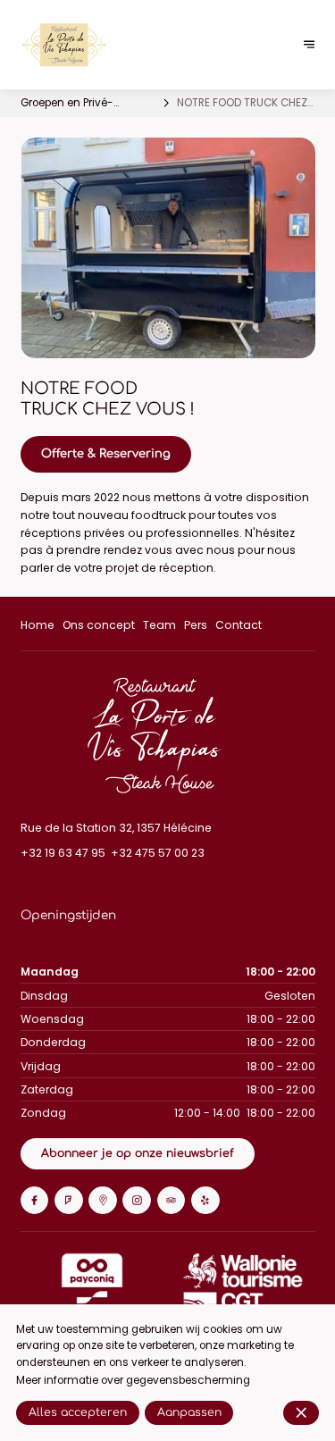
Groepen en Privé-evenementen (67, 104)
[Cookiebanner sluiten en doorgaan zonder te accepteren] (301, 1412)
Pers (195, 625)
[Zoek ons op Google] (102, 1200)
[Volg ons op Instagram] (136, 1200)
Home (37, 625)
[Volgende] (309, 45)
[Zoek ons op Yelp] (205, 1200)
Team (159, 625)
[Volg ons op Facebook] (35, 1200)
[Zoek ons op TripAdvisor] (171, 1200)
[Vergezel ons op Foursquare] (68, 1200)
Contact (238, 625)
